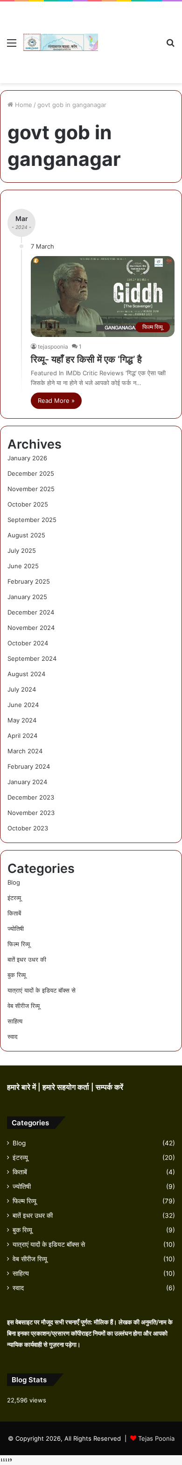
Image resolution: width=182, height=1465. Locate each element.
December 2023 (30, 797)
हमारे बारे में (22, 1087)
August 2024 (26, 674)
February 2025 (28, 581)
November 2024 (31, 627)
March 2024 (24, 751)
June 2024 (23, 704)
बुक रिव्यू (16, 975)
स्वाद (12, 1036)
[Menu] (11, 46)
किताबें (14, 913)
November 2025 (31, 489)
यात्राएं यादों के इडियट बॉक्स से (41, 990)
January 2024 (27, 782)
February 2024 (28, 766)
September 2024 (31, 658)
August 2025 (26, 535)
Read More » (56, 400)
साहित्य (14, 1021)
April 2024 (22, 735)
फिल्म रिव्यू (18, 944)
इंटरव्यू (14, 897)
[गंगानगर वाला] (60, 42)
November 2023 (31, 812)
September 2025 (31, 519)
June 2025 (23, 566)
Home (22, 104)
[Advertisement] (128, 35)
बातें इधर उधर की (26, 959)
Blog (13, 882)
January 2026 (27, 458)
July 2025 (21, 550)
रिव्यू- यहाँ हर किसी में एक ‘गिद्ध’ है (86, 359)
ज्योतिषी (15, 928)
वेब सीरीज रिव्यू (23, 1005)
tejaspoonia (53, 346)
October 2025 (27, 504)
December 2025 (30, 473)
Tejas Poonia (156, 1438)
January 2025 (27, 596)
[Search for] (170, 46)
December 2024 (30, 612)
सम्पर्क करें (109, 1087)
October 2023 (27, 828)
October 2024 (27, 643)
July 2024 (21, 689)
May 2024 (21, 720)
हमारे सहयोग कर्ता (66, 1087)
